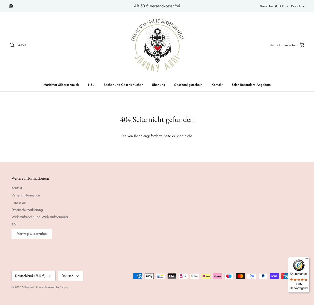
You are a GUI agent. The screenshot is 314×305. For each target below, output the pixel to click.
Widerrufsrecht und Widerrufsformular (39, 216)
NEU (91, 84)
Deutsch (295, 6)
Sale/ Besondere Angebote (251, 84)
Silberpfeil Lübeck (32, 287)
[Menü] (306, 259)
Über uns (158, 84)
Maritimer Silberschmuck (61, 84)
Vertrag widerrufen (32, 233)
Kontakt (217, 84)
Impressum (19, 202)
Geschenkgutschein (188, 84)
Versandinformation (25, 195)
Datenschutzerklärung (27, 209)
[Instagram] (11, 6)
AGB (14, 224)
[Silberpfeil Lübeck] (157, 45)
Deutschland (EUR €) (272, 6)
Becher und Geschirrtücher (123, 84)
